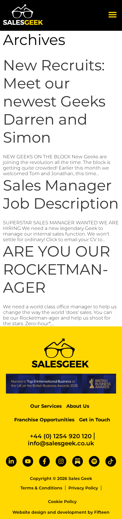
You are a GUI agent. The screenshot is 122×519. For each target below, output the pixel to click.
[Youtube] (28, 461)
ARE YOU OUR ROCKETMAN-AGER (56, 269)
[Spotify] (94, 461)
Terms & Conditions (41, 488)
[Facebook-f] (44, 461)
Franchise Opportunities (44, 420)
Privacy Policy (83, 488)
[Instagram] (61, 461)
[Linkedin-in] (11, 461)
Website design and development (49, 512)
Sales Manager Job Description (61, 194)
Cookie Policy (62, 501)
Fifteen (102, 512)
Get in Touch (94, 420)
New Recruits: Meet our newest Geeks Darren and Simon (54, 101)
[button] (112, 14)
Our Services (46, 406)
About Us (77, 406)
